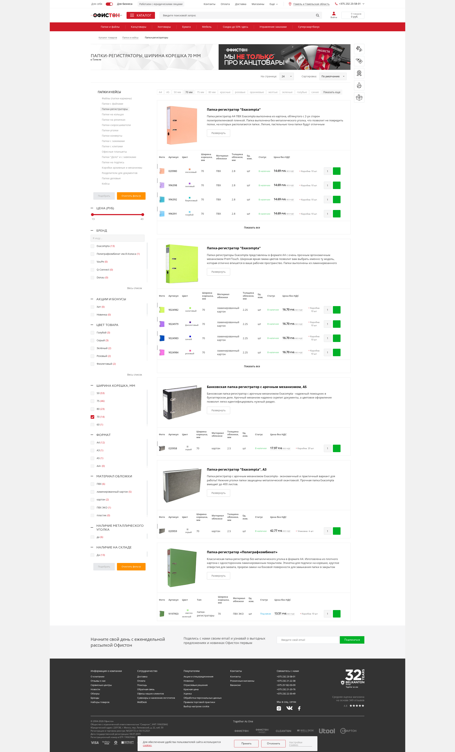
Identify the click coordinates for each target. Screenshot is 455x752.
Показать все (252, 227)
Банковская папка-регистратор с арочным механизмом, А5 (257, 387)
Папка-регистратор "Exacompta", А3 (236, 469)
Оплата (225, 4)
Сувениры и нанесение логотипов (156, 698)
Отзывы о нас (98, 681)
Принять (246, 743)
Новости (95, 689)
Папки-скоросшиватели (116, 125)
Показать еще (331, 92)
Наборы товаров (100, 702)
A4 (160, 92)
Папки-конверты (112, 135)
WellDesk (142, 702)
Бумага (186, 26)
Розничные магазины (242, 681)
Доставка (240, 4)
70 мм (188, 92)
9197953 (173, 613)
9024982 (173, 309)
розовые (240, 92)
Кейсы (106, 183)
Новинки (189, 681)
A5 (167, 92)
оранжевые (257, 92)
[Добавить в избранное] (346, 171)
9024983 (173, 338)
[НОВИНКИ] (359, 49)
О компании (97, 676)
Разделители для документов (119, 173)
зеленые (287, 92)
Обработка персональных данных (203, 698)
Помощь (142, 685)
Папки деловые (111, 178)
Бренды (95, 698)
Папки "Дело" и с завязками (119, 157)
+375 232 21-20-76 (286, 689)
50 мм (177, 92)
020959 (172, 531)
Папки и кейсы (109, 92)
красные (225, 92)
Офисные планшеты (114, 151)
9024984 (173, 352)
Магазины (258, 4)
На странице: (269, 76)
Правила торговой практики (199, 702)
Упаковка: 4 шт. (305, 531)
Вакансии (235, 685)
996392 (172, 199)
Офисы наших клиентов (150, 693)
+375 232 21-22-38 (286, 681)
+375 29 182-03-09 (286, 685)
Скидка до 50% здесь (235, 26)
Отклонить (273, 743)
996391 (172, 213)
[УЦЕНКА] (359, 97)
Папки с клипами (112, 146)
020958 (172, 448)
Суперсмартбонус (309, 26)
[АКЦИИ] (359, 73)
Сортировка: (309, 76)
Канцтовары (138, 26)
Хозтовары (164, 26)
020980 (172, 171)
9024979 (173, 324)
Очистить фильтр (131, 195)
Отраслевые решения (196, 685)
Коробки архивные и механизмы (122, 167)
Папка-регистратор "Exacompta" (234, 109)
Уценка (188, 693)
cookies (147, 745)
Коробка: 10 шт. (308, 171)
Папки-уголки (110, 130)
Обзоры (95, 693)
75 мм (200, 92)
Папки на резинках (113, 119)
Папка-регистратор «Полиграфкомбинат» (242, 552)
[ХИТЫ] (359, 85)
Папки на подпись (113, 162)
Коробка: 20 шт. (305, 448)
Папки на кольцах (113, 114)
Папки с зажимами (113, 141)
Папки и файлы (110, 26)
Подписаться (352, 640)
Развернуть (219, 133)
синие (315, 92)
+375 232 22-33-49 (286, 693)
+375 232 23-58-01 (350, 3)
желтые (273, 92)
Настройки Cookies (295, 743)
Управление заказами (273, 26)
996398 (172, 185)
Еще (272, 4)
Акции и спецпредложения (198, 676)
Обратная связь (146, 689)
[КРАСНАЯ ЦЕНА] (359, 61)
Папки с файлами (112, 103)
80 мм (212, 92)
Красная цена (191, 689)
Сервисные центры (101, 685)
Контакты (209, 4)
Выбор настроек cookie (196, 706)
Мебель (207, 26)
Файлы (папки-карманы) (117, 98)
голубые (302, 92)
